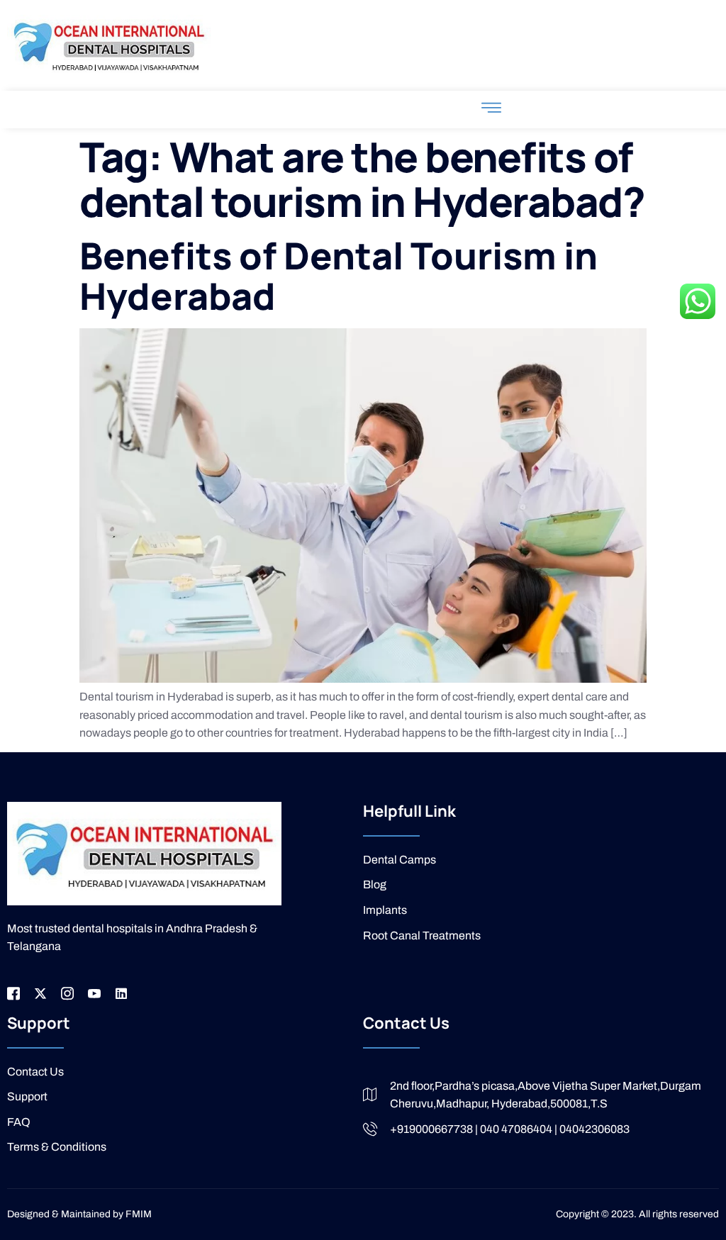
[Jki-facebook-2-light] (13, 993)
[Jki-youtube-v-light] (94, 993)
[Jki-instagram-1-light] (67, 993)
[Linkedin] (121, 993)
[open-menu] (491, 109)
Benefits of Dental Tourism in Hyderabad (338, 275)
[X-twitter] (40, 993)
